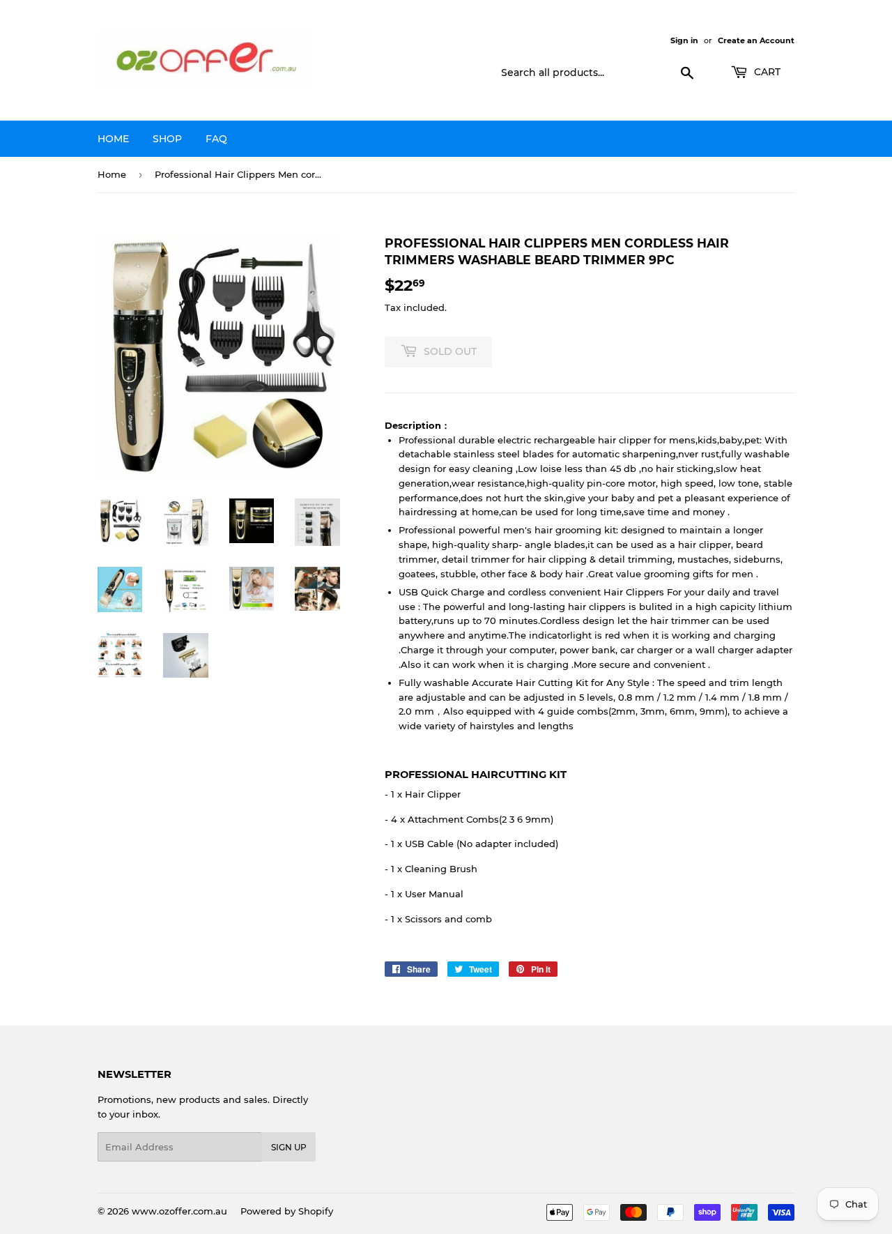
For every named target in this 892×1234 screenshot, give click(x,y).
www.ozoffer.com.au (179, 1211)
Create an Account (756, 40)
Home (113, 138)
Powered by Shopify (286, 1211)
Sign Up (289, 1147)
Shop (167, 138)
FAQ (216, 138)
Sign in (684, 40)
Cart (765, 72)
